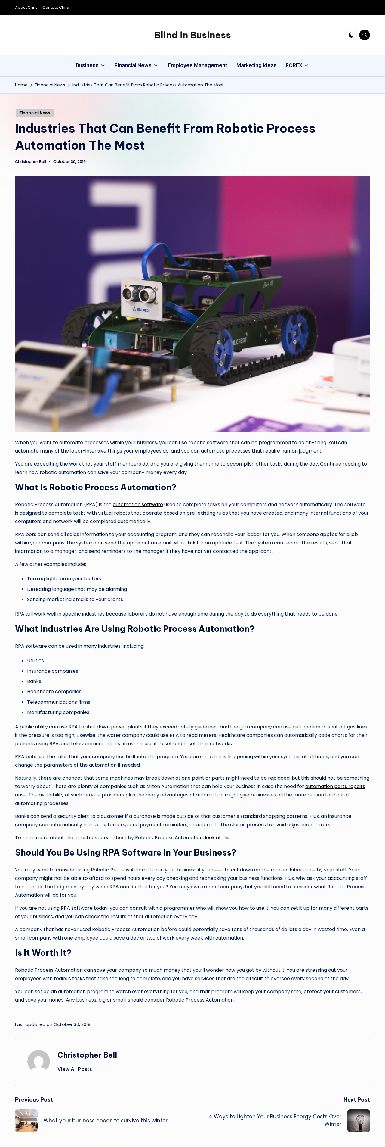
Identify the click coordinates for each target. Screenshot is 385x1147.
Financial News (35, 112)
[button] (74, 1069)
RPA (114, 886)
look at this (218, 837)
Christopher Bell (87, 1054)
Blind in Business (192, 35)
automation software (138, 504)
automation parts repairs (335, 786)
